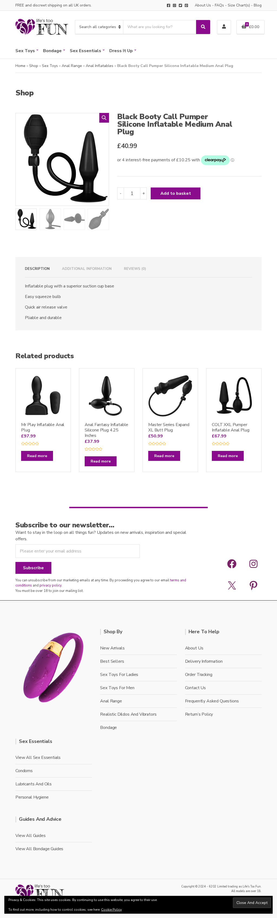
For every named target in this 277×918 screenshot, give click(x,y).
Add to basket (175, 193)
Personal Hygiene (31, 797)
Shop (33, 65)
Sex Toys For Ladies (119, 675)
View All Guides (30, 836)
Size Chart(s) (239, 5)
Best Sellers (112, 661)
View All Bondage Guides (39, 849)
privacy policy (50, 585)
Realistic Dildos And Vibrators (128, 714)
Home (20, 65)
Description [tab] (37, 268)
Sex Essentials (85, 51)
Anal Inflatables (99, 65)
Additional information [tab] (87, 268)
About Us (203, 5)
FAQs (219, 5)
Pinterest (186, 5)
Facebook (168, 5)
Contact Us (195, 688)
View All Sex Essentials (38, 757)
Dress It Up (121, 51)
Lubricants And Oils (33, 784)
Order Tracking (198, 675)
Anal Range (72, 65)
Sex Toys (25, 51)
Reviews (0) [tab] (135, 268)
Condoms (24, 771)
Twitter (180, 5)
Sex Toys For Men (117, 688)
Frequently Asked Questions (212, 701)
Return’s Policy (199, 714)
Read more (37, 455)
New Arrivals (112, 648)
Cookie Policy (111, 909)
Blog (258, 5)
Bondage (52, 51)
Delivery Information (204, 661)
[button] (104, 118)
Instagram (174, 5)
